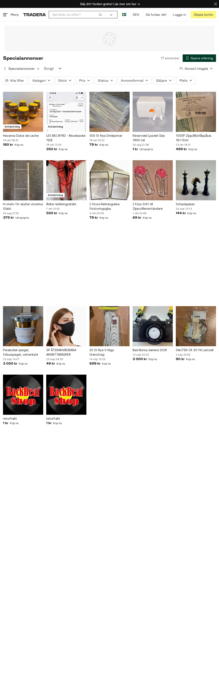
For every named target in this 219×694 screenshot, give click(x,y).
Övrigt (49, 68)
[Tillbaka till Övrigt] (4, 68)
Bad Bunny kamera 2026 (150, 350)
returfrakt (10, 418)
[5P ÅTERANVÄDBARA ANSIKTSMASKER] (66, 326)
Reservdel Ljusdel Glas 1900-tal (149, 138)
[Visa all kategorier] (60, 68)
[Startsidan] (34, 14)
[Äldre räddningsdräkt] (66, 180)
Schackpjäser (185, 204)
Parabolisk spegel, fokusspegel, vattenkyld (20, 352)
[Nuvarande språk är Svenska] (124, 14)
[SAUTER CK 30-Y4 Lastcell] (196, 326)
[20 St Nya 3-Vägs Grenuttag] (109, 326)
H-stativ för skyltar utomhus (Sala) (23, 206)
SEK (136, 14)
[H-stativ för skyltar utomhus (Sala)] (23, 180)
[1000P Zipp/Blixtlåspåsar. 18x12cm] (196, 112)
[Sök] (100, 14)
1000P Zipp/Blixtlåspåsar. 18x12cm (194, 138)
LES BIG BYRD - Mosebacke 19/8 (66, 138)
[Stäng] (216, 3)
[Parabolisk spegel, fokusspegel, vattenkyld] (23, 326)
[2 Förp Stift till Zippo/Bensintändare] (153, 180)
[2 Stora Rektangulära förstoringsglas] (109, 180)
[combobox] (77, 14)
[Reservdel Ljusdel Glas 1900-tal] (153, 112)
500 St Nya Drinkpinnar (105, 135)
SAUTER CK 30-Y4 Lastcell (194, 350)
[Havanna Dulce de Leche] (23, 112)
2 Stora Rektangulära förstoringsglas (104, 206)
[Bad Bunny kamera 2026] (153, 326)
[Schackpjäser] (196, 180)
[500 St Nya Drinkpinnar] (109, 112)
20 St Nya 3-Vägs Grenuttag (101, 352)
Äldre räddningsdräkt (61, 204)
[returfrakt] (23, 395)
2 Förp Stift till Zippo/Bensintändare (148, 206)
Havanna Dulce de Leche (21, 135)
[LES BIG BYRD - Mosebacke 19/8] (66, 112)
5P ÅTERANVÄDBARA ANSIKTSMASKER (61, 352)
